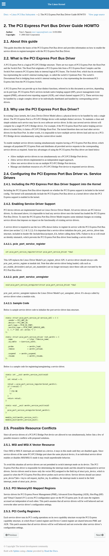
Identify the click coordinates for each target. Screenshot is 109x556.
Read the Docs (51, 551)
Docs (6, 14)
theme (30, 551)
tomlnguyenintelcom (42, 32)
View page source (97, 14)
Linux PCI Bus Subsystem (23, 14)
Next (98, 535)
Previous (12, 535)
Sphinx (16, 551)
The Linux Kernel (56, 4)
